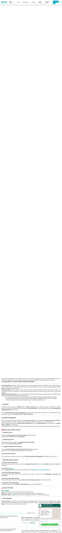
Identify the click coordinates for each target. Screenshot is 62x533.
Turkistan (15, 493)
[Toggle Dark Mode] (61, 2)
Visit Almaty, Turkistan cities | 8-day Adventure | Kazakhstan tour (41, 530)
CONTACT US (56, 2)
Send (49, 524)
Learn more (32, 522)
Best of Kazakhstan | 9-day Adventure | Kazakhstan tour (38, 517)
